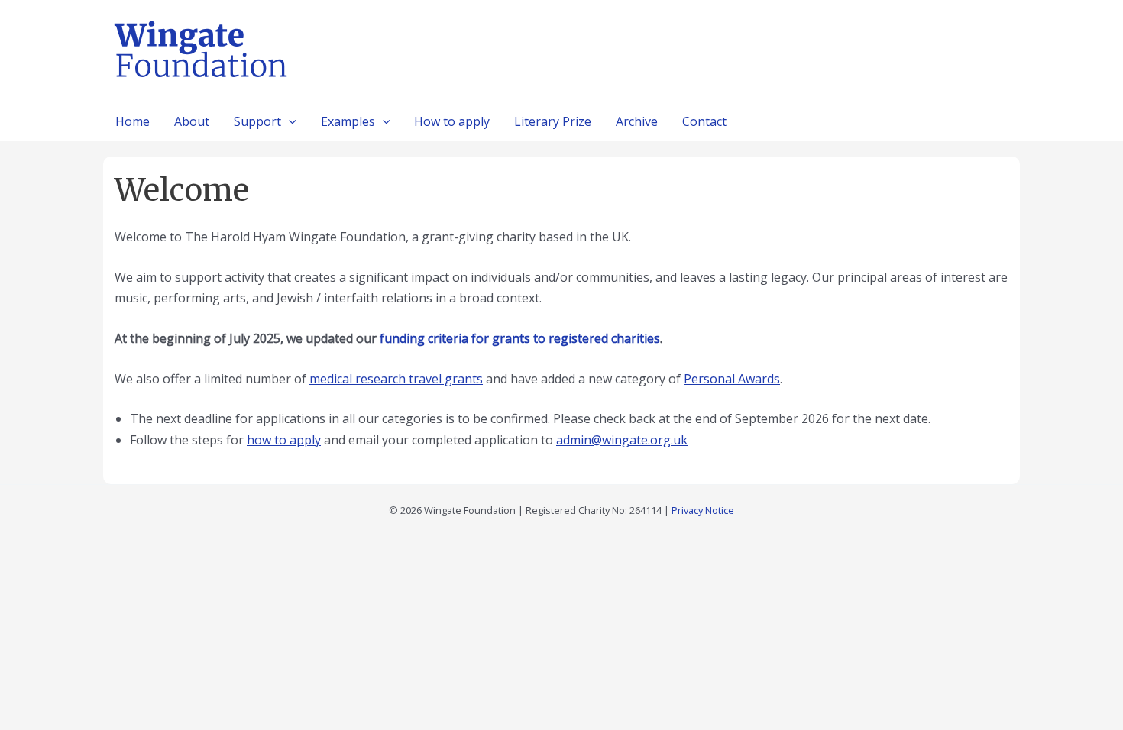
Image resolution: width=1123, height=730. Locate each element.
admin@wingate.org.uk (622, 439)
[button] (288, 121)
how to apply (284, 439)
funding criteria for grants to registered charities (520, 338)
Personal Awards (732, 378)
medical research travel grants (396, 378)
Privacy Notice (703, 510)
